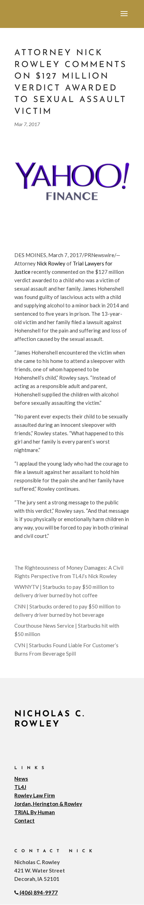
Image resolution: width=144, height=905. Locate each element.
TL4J (20, 787)
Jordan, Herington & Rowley (48, 804)
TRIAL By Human (34, 812)
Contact (24, 820)
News (21, 778)
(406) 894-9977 (39, 892)
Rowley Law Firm (34, 795)
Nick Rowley (51, 263)
